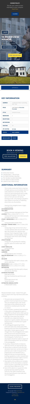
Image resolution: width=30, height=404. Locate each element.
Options (14, 88)
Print (14, 138)
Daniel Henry (19, 390)
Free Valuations (10, 156)
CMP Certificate (15, 395)
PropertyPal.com (20, 392)
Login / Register (15, 386)
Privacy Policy (15, 394)
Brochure (6, 138)
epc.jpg (14, 129)
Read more (15, 9)
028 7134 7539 (19, 153)
